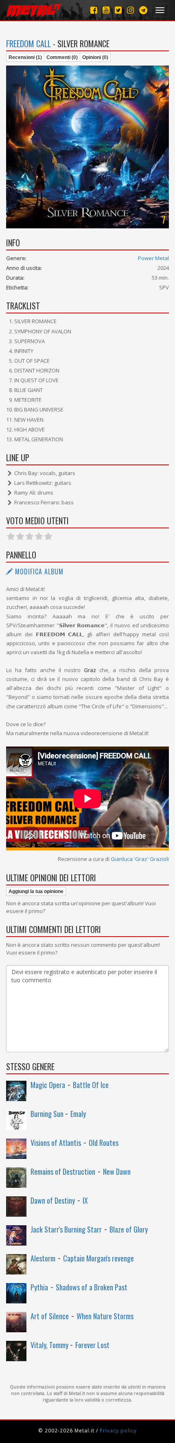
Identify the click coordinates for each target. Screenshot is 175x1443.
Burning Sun (48, 1113)
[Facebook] (93, 9)
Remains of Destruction (63, 1171)
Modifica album (38, 571)
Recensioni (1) (25, 57)
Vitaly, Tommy (50, 1345)
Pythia (39, 1287)
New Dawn (117, 1171)
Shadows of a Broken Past (91, 1287)
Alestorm (43, 1258)
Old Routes (103, 1142)
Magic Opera (48, 1085)
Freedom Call (28, 43)
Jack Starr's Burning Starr (66, 1229)
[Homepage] (33, 10)
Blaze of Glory (128, 1229)
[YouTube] (106, 9)
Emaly (78, 1113)
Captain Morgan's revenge (98, 1258)
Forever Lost (92, 1345)
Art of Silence (50, 1316)
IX (85, 1200)
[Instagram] (143, 9)
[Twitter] (118, 9)
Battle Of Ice (91, 1085)
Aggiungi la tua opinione (36, 891)
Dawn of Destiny (53, 1200)
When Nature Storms (105, 1316)
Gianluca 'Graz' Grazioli (140, 859)
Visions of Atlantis (56, 1142)
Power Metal (153, 258)
